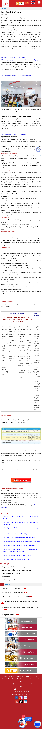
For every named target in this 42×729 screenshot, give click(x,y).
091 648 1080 (27, 694)
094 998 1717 (19, 694)
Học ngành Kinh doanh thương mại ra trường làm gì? (20, 538)
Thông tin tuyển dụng (9, 615)
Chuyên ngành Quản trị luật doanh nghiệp (15, 567)
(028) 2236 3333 (26, 691)
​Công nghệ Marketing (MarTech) (12, 573)
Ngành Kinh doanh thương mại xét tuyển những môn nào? (22, 541)
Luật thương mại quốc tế (9, 580)
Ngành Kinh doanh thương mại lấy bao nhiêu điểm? (19, 545)
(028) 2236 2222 (18, 691)
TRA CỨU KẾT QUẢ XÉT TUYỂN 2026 (13, 593)
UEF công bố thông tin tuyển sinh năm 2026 (15, 597)
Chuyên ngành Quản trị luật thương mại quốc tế (16, 570)
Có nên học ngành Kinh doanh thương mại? (17, 534)
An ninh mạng (6, 577)
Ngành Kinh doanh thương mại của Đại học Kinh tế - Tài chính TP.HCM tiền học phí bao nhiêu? (20, 550)
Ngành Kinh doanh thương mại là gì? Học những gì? (19, 555)
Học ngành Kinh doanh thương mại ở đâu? (17, 559)
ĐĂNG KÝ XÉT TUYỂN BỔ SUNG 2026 (13, 589)
